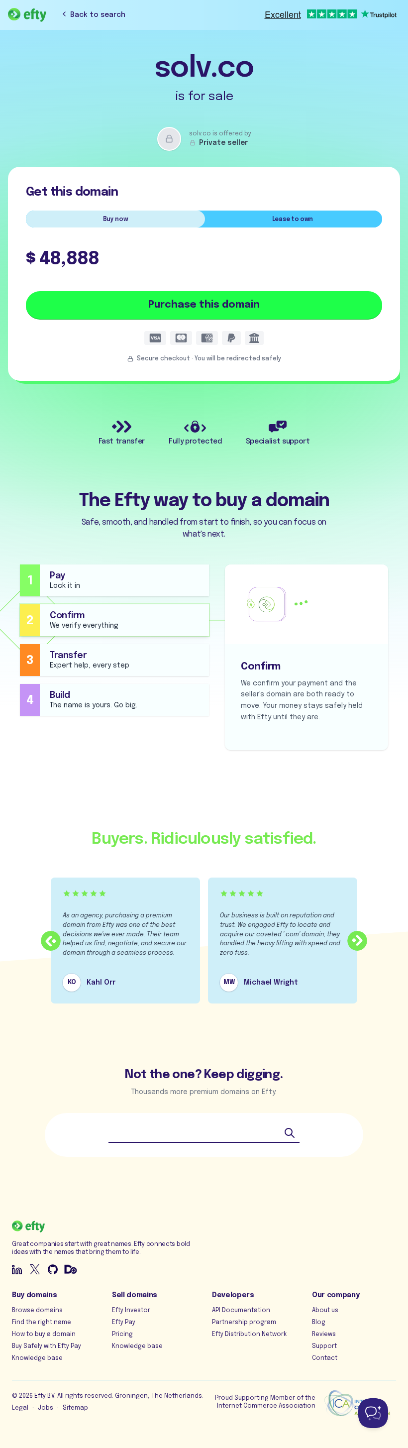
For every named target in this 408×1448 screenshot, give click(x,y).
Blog (318, 1323)
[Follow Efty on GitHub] (53, 1269)
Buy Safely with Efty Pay (46, 1346)
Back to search (97, 14)
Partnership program (244, 1323)
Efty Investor (131, 1311)
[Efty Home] (27, 15)
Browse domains (37, 1311)
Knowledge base (37, 1358)
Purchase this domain (204, 305)
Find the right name (41, 1323)
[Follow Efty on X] (35, 1269)
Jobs (45, 1408)
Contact (324, 1358)
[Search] (290, 1133)
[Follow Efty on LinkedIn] (17, 1269)
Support (324, 1346)
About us (325, 1311)
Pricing (122, 1334)
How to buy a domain (44, 1334)
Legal (20, 1408)
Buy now (115, 220)
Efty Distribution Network (249, 1334)
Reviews (324, 1334)
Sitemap (75, 1408)
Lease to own (292, 220)
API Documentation (241, 1311)
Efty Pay (123, 1323)
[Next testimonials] (357, 941)
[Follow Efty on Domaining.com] (71, 1269)
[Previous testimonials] (51, 941)
